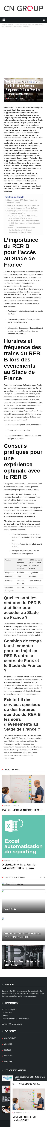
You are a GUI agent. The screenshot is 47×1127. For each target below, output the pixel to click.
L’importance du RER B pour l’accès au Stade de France (22, 201)
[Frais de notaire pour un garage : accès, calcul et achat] (23, 957)
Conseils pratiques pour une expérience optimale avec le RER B (22, 212)
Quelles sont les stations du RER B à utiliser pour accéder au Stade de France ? (23, 217)
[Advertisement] (23, 53)
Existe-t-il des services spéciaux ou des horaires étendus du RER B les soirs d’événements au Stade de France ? (22, 230)
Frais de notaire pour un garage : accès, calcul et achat (22, 962)
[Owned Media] (23, 901)
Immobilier (8, 1055)
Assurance (8, 1044)
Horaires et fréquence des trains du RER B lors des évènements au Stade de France (23, 207)
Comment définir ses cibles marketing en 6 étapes (30, 1078)
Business (17, 1112)
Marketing (8, 1061)
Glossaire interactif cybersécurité (15, 1018)
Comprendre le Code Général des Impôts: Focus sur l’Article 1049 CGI (22, 935)
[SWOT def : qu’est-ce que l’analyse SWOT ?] (29, 1099)
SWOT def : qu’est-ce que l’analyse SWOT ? (24, 1118)
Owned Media (10, 909)
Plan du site (7, 1013)
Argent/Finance (10, 1038)
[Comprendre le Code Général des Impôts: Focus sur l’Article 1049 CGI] (23, 929)
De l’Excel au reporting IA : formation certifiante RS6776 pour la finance (19, 866)
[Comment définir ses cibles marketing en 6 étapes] (7, 1078)
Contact (5, 1016)
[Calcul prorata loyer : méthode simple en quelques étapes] (7, 1109)
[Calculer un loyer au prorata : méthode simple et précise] (7, 1089)
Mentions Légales (9, 1010)
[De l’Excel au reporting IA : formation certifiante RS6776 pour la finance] (23, 836)
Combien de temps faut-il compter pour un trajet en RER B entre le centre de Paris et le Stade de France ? (24, 223)
